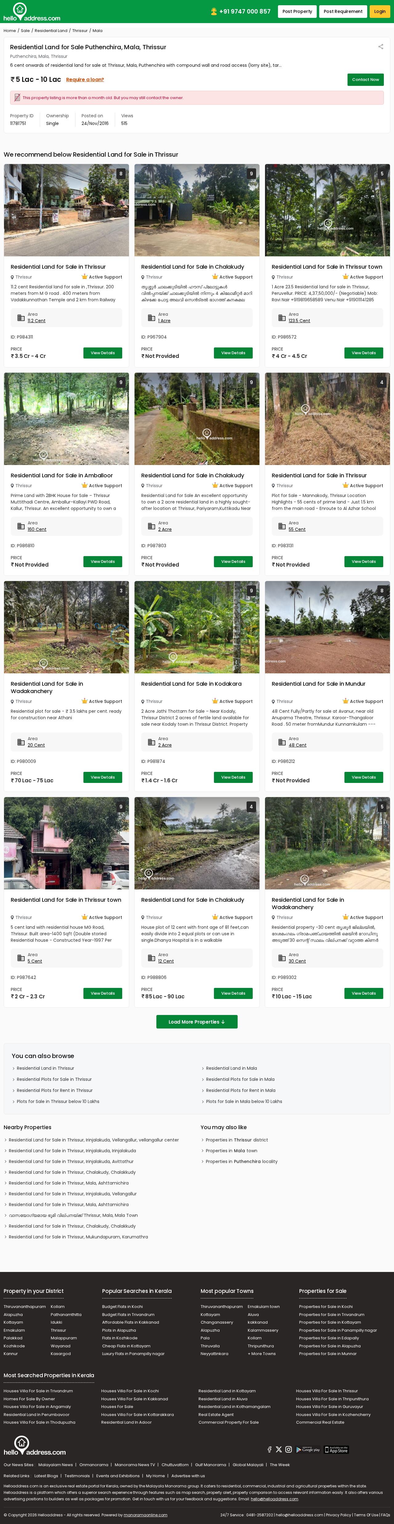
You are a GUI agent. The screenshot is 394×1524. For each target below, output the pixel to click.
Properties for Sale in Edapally (329, 1338)
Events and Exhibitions (118, 1476)
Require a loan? (85, 79)
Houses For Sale (117, 1407)
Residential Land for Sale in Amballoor (62, 475)
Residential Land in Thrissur (45, 1068)
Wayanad (60, 1346)
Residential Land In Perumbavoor (37, 1415)
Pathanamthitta (66, 1314)
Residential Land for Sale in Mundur (319, 684)
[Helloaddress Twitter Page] (278, 1450)
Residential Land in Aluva (223, 1399)
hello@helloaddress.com (274, 1499)
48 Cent (298, 745)
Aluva (253, 1314)
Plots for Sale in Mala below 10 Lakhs (244, 1101)
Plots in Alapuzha (119, 1330)
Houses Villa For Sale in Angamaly (37, 1407)
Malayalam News (56, 1465)
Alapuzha (13, 1314)
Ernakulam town (264, 1306)
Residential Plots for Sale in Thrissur (54, 1079)
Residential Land (51, 31)
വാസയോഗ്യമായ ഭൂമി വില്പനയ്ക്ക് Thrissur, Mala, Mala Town (73, 1215)
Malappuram (64, 1338)
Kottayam (13, 1322)
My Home (156, 1476)
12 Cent (166, 961)
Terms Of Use (366, 1515)
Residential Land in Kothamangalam (235, 1407)
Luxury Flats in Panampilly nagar (133, 1354)
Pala (205, 1338)
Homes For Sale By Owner (29, 1399)
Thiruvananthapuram (25, 1306)
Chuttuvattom (176, 1465)
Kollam (58, 1306)
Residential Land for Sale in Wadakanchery (47, 687)
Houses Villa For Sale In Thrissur (327, 1391)
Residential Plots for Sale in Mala (240, 1079)
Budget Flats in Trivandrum (128, 1314)
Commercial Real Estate (320, 1422)
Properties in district (237, 1140)
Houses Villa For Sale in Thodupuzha (39, 1422)
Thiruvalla (210, 1346)
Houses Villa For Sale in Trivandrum (38, 1391)
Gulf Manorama (211, 1465)
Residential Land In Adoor (126, 1422)
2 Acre (165, 529)
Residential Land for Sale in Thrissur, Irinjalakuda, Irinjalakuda (72, 1151)
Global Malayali (248, 1465)
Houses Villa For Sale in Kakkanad (134, 1399)
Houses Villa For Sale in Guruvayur (329, 1407)
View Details (103, 353)
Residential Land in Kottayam (227, 1391)
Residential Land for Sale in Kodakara (191, 684)
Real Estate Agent (216, 1415)
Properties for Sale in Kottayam (330, 1322)
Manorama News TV (135, 1465)
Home (10, 31)
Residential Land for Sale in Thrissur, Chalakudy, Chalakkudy (72, 1172)
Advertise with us (188, 1476)
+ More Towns (262, 1354)
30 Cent (297, 961)
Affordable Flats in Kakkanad (130, 1322)
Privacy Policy (338, 1515)
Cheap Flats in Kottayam (126, 1346)
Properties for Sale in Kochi (326, 1306)
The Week (280, 1465)
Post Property (297, 11)
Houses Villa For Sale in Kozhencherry (333, 1415)
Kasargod (61, 1354)
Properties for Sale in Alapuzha (330, 1346)
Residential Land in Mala (231, 1068)
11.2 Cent (37, 321)
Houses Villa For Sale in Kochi (130, 1391)
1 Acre (164, 321)
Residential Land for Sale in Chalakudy (192, 267)
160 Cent (37, 529)
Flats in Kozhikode (120, 1338)
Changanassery (217, 1322)
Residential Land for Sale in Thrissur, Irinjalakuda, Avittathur (71, 1161)
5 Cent (35, 961)
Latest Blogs (46, 1476)
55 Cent (297, 529)
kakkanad (258, 1322)
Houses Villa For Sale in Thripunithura (332, 1399)
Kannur (11, 1354)
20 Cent (36, 745)
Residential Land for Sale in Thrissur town (327, 267)
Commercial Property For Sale (229, 1422)
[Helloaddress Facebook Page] (269, 1450)
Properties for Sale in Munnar (328, 1354)
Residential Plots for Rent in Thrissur (55, 1090)
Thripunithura (261, 1346)
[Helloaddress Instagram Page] (288, 1450)
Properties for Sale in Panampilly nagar (338, 1330)
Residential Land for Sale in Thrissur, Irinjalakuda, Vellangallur (73, 1194)
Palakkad (13, 1338)
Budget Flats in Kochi (122, 1306)
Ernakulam (14, 1330)
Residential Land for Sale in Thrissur (58, 267)
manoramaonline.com (145, 1515)
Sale (25, 31)
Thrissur (80, 31)
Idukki (56, 1322)
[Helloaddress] (32, 11)
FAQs (385, 1515)
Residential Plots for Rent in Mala (240, 1090)
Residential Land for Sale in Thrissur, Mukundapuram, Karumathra (78, 1237)
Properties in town (231, 1151)
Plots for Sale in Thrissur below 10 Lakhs (58, 1101)
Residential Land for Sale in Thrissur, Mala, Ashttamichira (69, 1183)
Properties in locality (242, 1161)
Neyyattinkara (214, 1354)
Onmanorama (94, 1465)
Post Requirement (343, 11)
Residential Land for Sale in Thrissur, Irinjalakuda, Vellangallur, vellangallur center (94, 1140)
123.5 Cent (299, 321)
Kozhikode (14, 1346)
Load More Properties (194, 1022)
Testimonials (78, 1476)
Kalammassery (263, 1330)
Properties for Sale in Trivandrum (331, 1314)
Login (380, 11)
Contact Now (365, 79)
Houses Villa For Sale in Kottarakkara (137, 1415)
